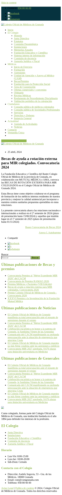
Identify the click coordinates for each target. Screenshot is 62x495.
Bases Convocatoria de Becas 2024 (43, 227)
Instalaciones (20, 47)
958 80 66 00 (24, 8)
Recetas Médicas (22, 95)
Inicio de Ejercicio (23, 67)
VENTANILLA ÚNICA (14, 140)
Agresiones (19, 72)
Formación (19, 69)
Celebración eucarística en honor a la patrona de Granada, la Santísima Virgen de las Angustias (32, 330)
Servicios (18, 112)
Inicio (10, 30)
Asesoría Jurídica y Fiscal (27, 61)
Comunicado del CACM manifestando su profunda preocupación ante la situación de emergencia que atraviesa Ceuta (33, 337)
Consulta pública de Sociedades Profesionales (37, 109)
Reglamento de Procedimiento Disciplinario (36, 98)
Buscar (4, 254)
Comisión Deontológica (26, 44)
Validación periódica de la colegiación (33, 101)
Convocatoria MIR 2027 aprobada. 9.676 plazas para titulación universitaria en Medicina (32, 350)
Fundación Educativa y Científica (31, 52)
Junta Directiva (21, 38)
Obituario (19, 92)
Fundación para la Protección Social (32, 84)
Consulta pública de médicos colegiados (34, 107)
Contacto (12, 129)
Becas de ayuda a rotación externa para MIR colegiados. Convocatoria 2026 (30, 288)
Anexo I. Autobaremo (50, 232)
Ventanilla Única (16, 132)
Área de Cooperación (24, 87)
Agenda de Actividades (25, 124)
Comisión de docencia (25, 58)
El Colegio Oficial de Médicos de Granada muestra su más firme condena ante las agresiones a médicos (33, 344)
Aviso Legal (7, 488)
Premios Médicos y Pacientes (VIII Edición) (30, 284)
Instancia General (22, 118)
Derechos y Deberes (24, 115)
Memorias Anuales (23, 50)
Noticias (18, 127)
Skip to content (8, 2)
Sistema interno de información (29, 55)
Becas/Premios (21, 81)
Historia (18, 35)
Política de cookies (24, 488)
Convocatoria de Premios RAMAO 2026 (28, 281)
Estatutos (18, 41)
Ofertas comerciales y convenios (30, 89)
